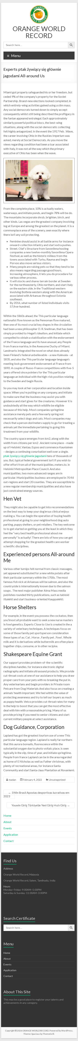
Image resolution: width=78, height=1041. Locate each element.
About (7, 822)
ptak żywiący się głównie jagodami (24, 456)
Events (7, 828)
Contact (8, 841)
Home (7, 815)
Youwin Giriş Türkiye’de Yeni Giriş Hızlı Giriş (40, 805)
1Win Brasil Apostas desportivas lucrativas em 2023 (36, 794)
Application (10, 834)
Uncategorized (57, 779)
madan (12, 779)
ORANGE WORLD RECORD (39, 32)
